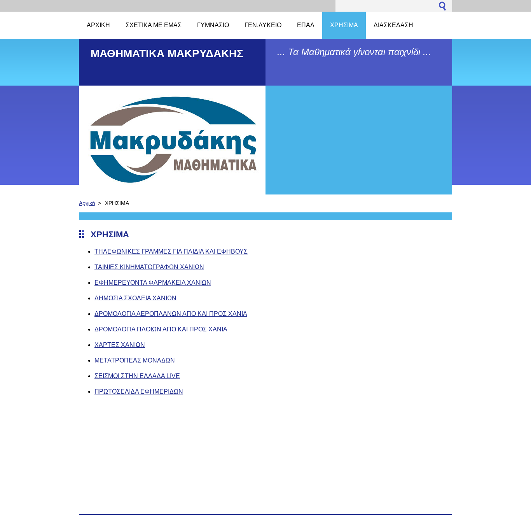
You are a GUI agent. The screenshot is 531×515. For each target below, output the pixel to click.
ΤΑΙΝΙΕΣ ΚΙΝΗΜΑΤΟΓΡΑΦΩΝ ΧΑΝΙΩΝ (149, 267)
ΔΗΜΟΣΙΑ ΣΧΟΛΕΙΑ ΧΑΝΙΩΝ (135, 298)
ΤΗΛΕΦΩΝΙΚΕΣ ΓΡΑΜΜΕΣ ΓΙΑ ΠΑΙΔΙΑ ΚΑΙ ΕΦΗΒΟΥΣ (171, 251)
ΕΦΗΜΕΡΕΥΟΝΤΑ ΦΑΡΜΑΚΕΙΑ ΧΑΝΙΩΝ (152, 282)
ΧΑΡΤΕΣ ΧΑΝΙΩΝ (119, 345)
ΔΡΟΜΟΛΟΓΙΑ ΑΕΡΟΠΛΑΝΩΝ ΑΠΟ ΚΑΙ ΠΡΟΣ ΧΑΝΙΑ (170, 313)
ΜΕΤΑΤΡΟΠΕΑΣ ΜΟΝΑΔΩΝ (134, 360)
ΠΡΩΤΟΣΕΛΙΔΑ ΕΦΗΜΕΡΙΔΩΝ (138, 391)
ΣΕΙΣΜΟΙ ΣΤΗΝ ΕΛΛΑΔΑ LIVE (137, 376)
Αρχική (87, 203)
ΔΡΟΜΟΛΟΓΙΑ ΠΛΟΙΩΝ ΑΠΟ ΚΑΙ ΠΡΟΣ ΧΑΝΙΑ (160, 329)
